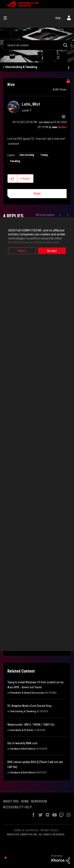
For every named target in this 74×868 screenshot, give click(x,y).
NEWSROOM (39, 801)
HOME (25, 801)
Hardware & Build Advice (22, 748)
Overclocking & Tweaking (21, 67)
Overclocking (27, 155)
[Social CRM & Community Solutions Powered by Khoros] (60, 859)
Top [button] (5, 858)
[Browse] (6, 18)
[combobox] (37, 45)
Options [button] (68, 67)
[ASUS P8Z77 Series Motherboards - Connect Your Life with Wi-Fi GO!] (60, 215)
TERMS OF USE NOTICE (26, 830)
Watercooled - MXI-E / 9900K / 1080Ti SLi (31, 724)
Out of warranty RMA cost (22, 743)
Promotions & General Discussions (27, 692)
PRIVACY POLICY (49, 830)
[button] (12, 178)
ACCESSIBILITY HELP (17, 807)
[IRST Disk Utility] (67, 215)
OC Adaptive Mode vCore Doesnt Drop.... (30, 705)
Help (58, 18)
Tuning (44, 155)
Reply (37, 193)
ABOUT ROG (11, 801)
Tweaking (15, 161)
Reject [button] (22, 250)
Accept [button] (52, 250)
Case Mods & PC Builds (21, 730)
